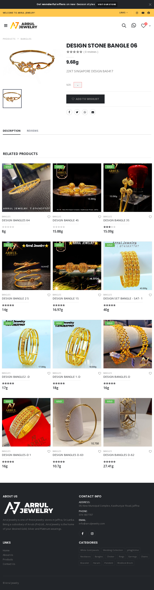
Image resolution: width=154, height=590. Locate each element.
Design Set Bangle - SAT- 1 (123, 298)
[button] (124, 26)
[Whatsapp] (85, 112)
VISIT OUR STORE (107, 4)
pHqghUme (133, 550)
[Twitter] (77, 112)
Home (6, 550)
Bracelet (84, 562)
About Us (8, 555)
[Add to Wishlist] (49, 216)
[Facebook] (69, 112)
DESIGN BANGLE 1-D (66, 376)
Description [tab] (11, 130)
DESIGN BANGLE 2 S (15, 298)
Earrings (132, 556)
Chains (144, 556)
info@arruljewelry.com (92, 523)
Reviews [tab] (32, 130)
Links (122, 12)
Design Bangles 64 (16, 220)
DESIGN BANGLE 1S (66, 298)
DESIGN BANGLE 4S (66, 220)
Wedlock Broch (125, 562)
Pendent (108, 562)
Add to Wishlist (87, 99)
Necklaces (85, 556)
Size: (68, 84)
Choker (110, 556)
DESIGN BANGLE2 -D (16, 376)
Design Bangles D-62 (118, 455)
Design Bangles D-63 (68, 455)
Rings (121, 556)
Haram (96, 562)
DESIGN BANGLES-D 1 (16, 455)
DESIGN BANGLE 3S (116, 220)
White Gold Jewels (89, 550)
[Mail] (93, 112)
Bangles (26, 38)
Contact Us (9, 564)
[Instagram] (92, 533)
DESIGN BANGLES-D (116, 376)
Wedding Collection (113, 550)
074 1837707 (86, 514)
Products (9, 38)
